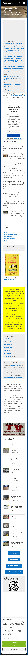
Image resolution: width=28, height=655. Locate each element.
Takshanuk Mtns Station (17, 48)
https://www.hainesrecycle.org (13, 377)
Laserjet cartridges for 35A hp (17, 533)
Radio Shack (14, 429)
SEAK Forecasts (18, 56)
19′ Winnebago (15, 469)
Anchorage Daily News (10, 234)
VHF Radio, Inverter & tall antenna (17, 497)
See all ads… (14, 553)
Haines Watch (8, 344)
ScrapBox (13, 478)
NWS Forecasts (8, 56)
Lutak (11, 52)
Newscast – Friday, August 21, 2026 (13, 164)
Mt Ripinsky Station (10, 50)
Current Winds (8, 45)
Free (12, 516)
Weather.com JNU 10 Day (11, 62)
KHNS (5, 232)
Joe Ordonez (7, 350)
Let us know (7, 356)
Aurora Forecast (8, 91)
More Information (13, 131)
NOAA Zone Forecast (10, 66)
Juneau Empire (8, 236)
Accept (13, 135)
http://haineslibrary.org (18, 95)
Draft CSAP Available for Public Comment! (16, 507)
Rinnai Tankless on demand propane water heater (17, 460)
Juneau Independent (10, 238)
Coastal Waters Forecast (11, 70)
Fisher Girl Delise (9, 342)
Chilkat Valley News (10, 230)
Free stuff (13, 450)
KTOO (5, 240)
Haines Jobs (14, 559)
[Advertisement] (14, 609)
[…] (22, 160)
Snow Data (7, 43)
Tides (11, 71)
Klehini (10, 78)
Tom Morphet (8, 353)
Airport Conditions (16, 43)
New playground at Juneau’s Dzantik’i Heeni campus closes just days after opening (14, 203)
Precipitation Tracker (10, 46)
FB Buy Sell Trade (14, 566)
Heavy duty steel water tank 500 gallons (17, 543)
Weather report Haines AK (14, 38)
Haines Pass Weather (10, 76)
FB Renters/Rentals (14, 572)
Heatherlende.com (9, 279)
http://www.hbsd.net (9, 99)
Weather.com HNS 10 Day (15, 60)
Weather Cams (8, 84)
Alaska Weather (8, 339)
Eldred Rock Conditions (16, 68)
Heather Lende (8, 347)
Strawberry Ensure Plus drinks (17, 487)
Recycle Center (15, 365)
